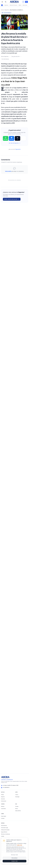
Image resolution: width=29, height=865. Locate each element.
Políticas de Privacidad (5, 829)
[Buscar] (6, 2)
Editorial (2, 806)
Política (2, 794)
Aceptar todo (14, 861)
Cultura (16, 794)
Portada (16, 806)
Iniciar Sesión (3, 816)
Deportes (6, 5)
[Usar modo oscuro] (23, 2)
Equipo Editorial (4, 831)
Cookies (2, 836)
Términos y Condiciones (5, 834)
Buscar (16, 808)
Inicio (2, 10)
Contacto (2, 818)
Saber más (19, 845)
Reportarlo (17, 149)
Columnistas (3, 808)
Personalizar (14, 858)
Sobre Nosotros (4, 825)
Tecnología (17, 796)
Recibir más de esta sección (10, 199)
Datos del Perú (18, 810)
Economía (3, 798)
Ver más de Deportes (14, 143)
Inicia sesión (8, 171)
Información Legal (4, 827)
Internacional (3, 801)
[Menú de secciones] (2, 2)
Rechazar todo (14, 854)
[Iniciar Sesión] (26, 2)
